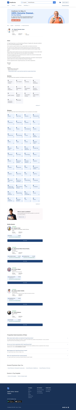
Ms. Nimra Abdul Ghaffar (18, 290)
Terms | (17, 407)
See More (37, 105)
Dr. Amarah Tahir (16, 228)
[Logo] (8, 388)
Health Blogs (26, 5)
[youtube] (63, 407)
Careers (29, 394)
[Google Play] (10, 401)
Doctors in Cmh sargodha (12, 376)
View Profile (25, 240)
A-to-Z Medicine (48, 389)
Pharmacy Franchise (65, 5)
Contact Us (30, 397)
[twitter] (66, 407)
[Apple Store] (18, 401)
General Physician (17, 25)
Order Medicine (39, 391)
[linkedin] (68, 407)
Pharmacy (13, 5)
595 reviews (27, 34)
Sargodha (11, 25)
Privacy (20, 407)
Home (8, 5)
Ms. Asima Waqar (16, 269)
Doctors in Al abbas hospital (22, 376)
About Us (29, 391)
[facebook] (64, 407)
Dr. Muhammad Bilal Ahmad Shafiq (20, 248)
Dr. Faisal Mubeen (16, 312)
